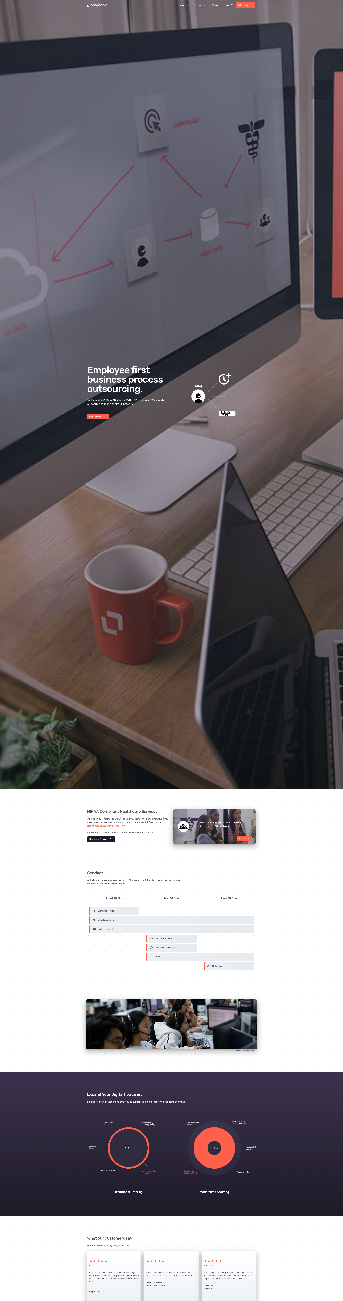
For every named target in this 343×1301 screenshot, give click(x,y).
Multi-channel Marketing (163, 947)
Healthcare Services (100, 839)
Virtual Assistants (103, 920)
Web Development (161, 938)
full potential (126, 404)
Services (186, 5)
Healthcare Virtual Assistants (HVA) (106, 825)
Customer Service (103, 911)
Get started (245, 5)
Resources (202, 5)
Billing (155, 957)
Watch (244, 838)
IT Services (214, 966)
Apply (229, 5)
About (217, 5)
